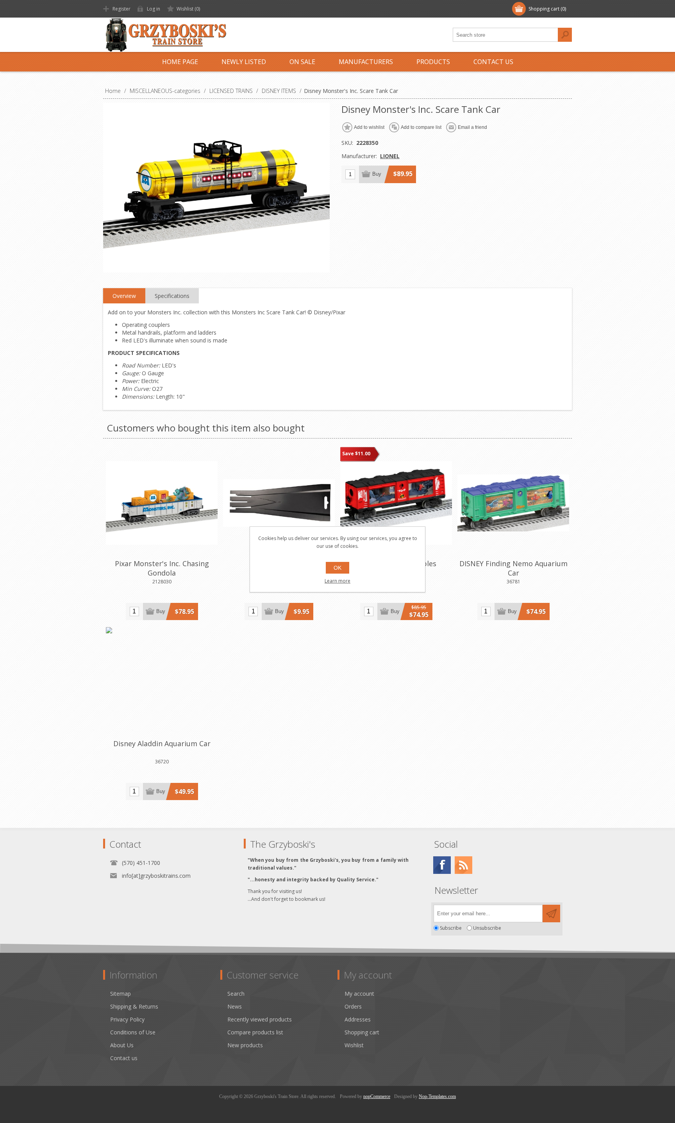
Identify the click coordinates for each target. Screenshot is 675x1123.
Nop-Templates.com (437, 1096)
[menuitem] (165, 993)
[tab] (124, 296)
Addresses (358, 1019)
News (234, 1006)
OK (337, 568)
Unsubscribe (487, 928)
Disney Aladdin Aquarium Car (162, 743)
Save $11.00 (356, 453)
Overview (124, 295)
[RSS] (463, 865)
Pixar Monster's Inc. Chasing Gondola (162, 568)
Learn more (337, 581)
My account (359, 993)
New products (245, 1045)
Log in (153, 8)
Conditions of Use (132, 1032)
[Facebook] (442, 865)
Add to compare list (421, 127)
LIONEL (390, 156)
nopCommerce (376, 1096)
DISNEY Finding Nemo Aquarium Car (513, 568)
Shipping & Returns (134, 1006)
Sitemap (120, 993)
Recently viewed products (259, 1019)
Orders (353, 1006)
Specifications (172, 295)
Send (551, 913)
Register (121, 8)
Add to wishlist (369, 127)
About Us (122, 1045)
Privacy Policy (127, 1019)
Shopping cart (362, 1032)
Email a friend (472, 127)
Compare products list (255, 1032)
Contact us (124, 1058)
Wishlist (354, 1045)
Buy (376, 174)
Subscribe (451, 928)
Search (565, 35)
